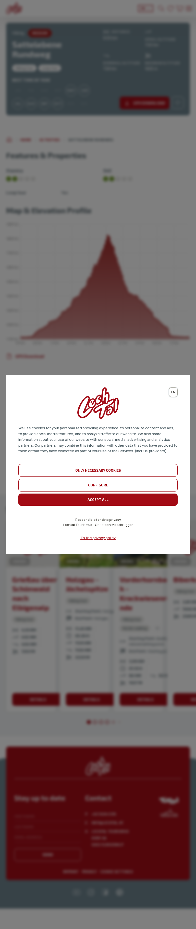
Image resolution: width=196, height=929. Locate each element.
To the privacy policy (98, 537)
